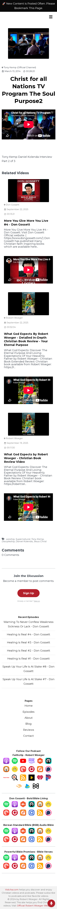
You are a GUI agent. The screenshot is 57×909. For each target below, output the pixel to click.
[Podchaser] (48, 771)
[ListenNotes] (15, 779)
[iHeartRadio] (40, 779)
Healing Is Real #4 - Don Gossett (28, 634)
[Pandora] (48, 779)
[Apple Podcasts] (6, 763)
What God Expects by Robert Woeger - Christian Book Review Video (26, 458)
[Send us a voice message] (51, 903)
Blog (28, 723)
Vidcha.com (11, 889)
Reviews (28, 729)
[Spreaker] (31, 779)
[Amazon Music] (31, 763)
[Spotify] (15, 763)
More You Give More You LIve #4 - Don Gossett (26, 222)
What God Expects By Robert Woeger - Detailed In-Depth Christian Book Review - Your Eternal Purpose (26, 339)
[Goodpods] (15, 771)
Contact (28, 735)
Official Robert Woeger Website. (35, 905)
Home (29, 705)
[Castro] (48, 763)
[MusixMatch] (36, 788)
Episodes (28, 711)
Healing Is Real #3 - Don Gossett (28, 642)
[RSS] (23, 779)
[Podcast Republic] (31, 814)
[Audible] (19, 788)
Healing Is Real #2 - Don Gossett (28, 650)
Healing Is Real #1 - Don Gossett (28, 658)
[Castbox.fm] (40, 763)
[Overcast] (6, 771)
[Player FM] (31, 771)
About (29, 717)
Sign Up (28, 593)
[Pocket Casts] (23, 771)
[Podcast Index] (6, 779)
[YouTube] (23, 763)
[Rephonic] (27, 788)
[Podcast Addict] (40, 771)
